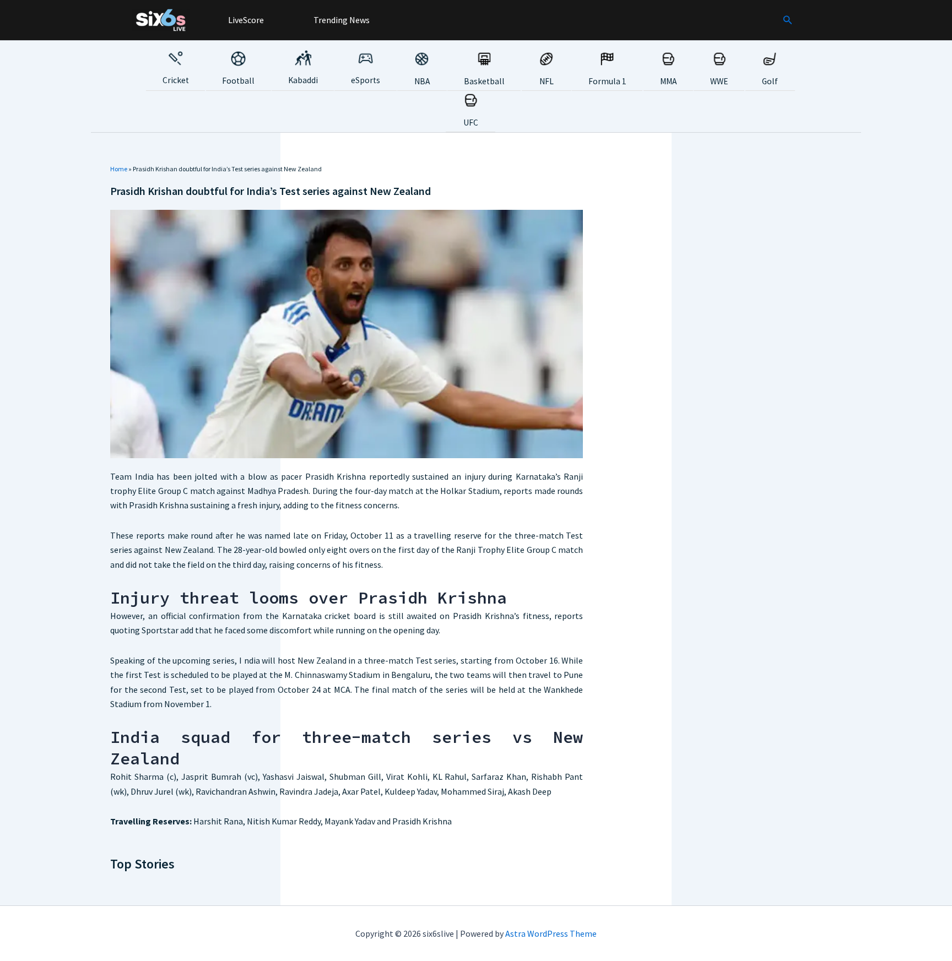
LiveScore (245, 19)
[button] (788, 20)
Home (118, 169)
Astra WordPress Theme (551, 933)
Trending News (341, 19)
